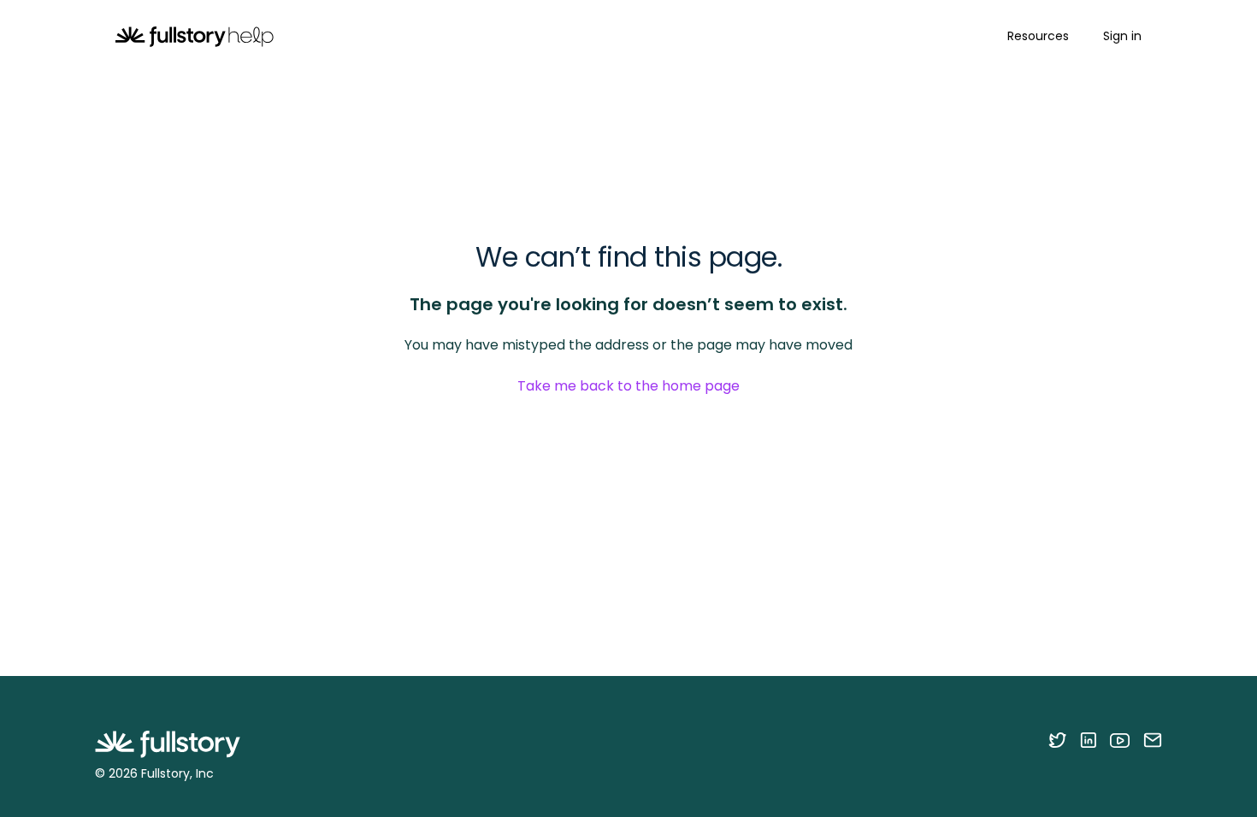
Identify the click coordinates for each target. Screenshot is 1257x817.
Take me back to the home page (628, 386)
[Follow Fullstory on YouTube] (1120, 740)
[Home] (194, 36)
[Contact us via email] (1152, 740)
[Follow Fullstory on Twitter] (1057, 740)
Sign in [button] (1122, 35)
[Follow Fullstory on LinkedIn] (1088, 740)
